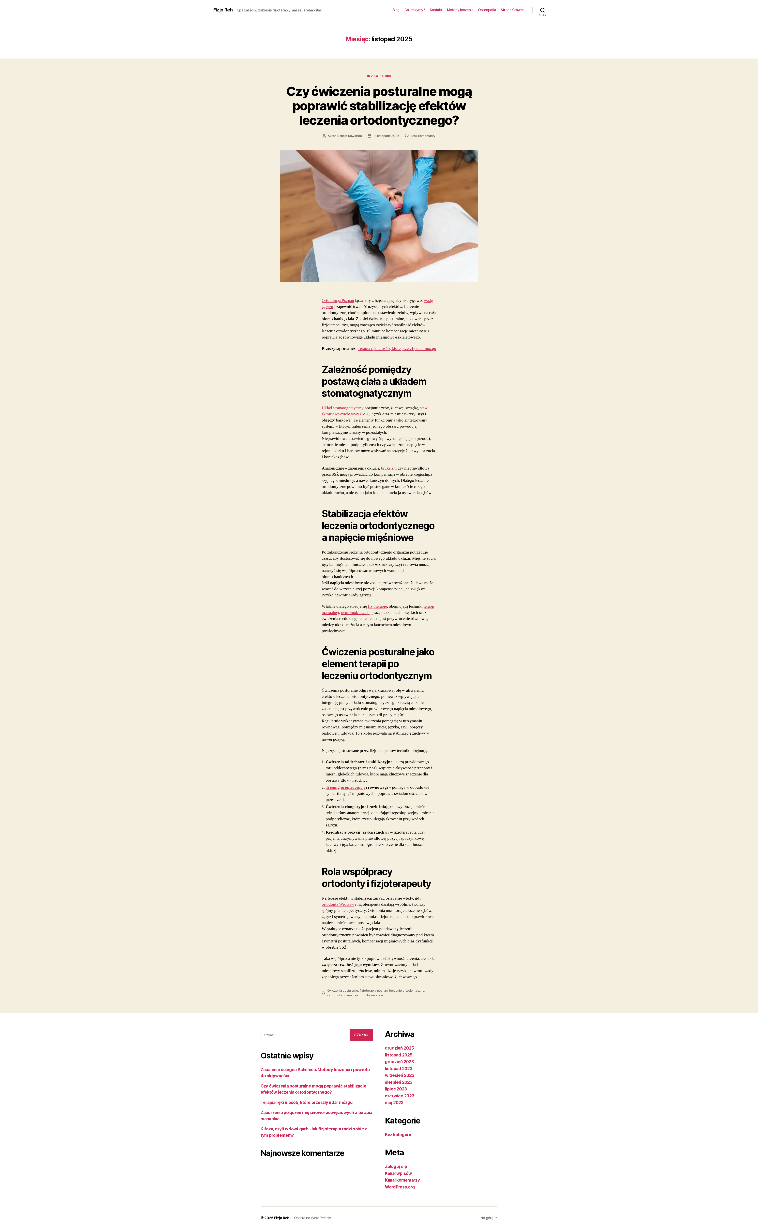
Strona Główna (512, 10)
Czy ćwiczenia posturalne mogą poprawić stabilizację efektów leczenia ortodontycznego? (379, 106)
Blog (396, 10)
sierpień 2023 (398, 1082)
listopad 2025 (398, 1055)
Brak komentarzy (423, 136)
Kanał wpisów (398, 1173)
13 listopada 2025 (386, 136)
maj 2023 (394, 1102)
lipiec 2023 (396, 1089)
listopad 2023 (398, 1068)
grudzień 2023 (399, 1061)
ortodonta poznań (340, 995)
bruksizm (389, 468)
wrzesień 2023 (399, 1075)
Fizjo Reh (223, 10)
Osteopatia (487, 10)
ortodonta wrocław (369, 995)
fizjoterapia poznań (374, 990)
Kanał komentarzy (402, 1180)
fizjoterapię (377, 606)
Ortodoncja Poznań (338, 300)
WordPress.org (400, 1187)
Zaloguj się (396, 1166)
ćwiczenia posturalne (342, 990)
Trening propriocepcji (345, 787)
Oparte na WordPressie (312, 1218)
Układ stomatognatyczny (343, 408)
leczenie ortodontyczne (406, 990)
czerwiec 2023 (399, 1095)
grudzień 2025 (399, 1048)
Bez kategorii (379, 76)
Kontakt (436, 10)
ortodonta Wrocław (338, 904)
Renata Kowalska (349, 136)
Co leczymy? (414, 10)
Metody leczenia (460, 10)
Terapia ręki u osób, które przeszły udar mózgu (397, 348)
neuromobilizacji (355, 612)
